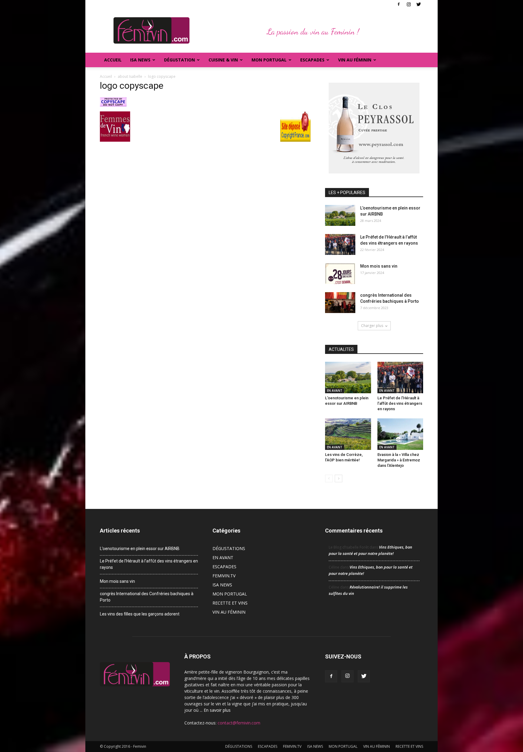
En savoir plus (217, 710)
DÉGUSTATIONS (228, 548)
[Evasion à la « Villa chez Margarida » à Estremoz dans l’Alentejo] (400, 434)
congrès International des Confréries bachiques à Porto (146, 596)
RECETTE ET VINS (230, 603)
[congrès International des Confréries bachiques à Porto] (340, 302)
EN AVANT (334, 390)
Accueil (113, 60)
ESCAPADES (224, 566)
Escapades (312, 60)
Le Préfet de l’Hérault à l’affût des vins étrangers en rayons (399, 403)
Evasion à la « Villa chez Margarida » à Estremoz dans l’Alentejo (398, 460)
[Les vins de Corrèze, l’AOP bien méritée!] (348, 434)
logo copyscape (131, 85)
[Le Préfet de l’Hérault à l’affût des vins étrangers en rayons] (340, 244)
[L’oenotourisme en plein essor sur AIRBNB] (340, 215)
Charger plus (372, 325)
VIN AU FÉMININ (354, 60)
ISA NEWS (140, 60)
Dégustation (179, 60)
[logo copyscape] (113, 105)
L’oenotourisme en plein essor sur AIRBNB (139, 548)
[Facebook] (398, 4)
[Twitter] (418, 4)
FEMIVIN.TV (223, 576)
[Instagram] (408, 4)
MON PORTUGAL (269, 60)
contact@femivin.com (239, 723)
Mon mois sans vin (378, 266)
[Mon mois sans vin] (340, 273)
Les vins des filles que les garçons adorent (139, 614)
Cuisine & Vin (223, 60)
